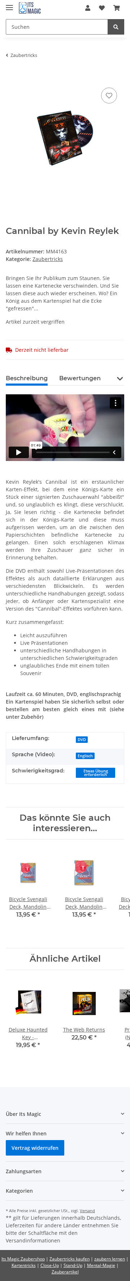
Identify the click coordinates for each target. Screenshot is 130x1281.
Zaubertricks (47, 259)
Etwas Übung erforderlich (95, 772)
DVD (82, 739)
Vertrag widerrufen (35, 1147)
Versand (87, 1210)
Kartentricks (24, 1265)
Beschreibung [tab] (27, 378)
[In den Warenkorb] (11, 75)
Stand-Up (73, 1265)
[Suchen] (116, 27)
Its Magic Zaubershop (23, 1259)
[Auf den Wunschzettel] (109, 95)
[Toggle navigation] (9, 4)
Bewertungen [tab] (80, 378)
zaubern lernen (109, 1259)
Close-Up (49, 1265)
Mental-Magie (101, 1265)
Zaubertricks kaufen (69, 1259)
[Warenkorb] (116, 8)
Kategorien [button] (19, 1190)
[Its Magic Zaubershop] (30, 8)
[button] (88, 8)
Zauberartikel (65, 1272)
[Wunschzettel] (102, 8)
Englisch (85, 755)
